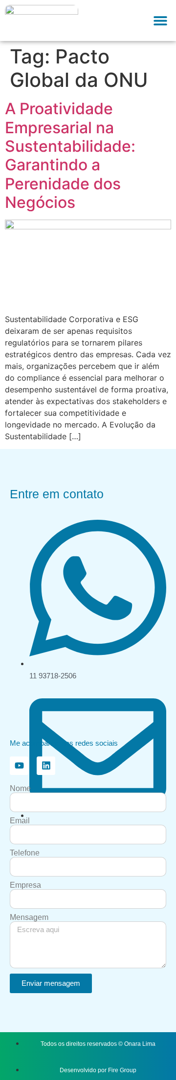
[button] (160, 21)
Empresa (25, 885)
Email (20, 821)
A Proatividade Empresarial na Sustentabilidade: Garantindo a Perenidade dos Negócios (70, 155)
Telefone (25, 853)
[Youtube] (19, 765)
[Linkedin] (46, 765)
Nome (20, 789)
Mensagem (29, 917)
